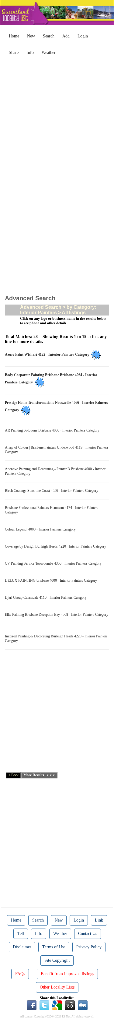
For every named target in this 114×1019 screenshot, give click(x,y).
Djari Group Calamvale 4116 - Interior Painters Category (46, 597)
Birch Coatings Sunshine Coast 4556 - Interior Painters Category (52, 490)
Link (99, 920)
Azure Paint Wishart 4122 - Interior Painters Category (48, 354)
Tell (20, 933)
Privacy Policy (89, 947)
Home (14, 36)
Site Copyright (57, 960)
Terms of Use (53, 947)
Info (30, 52)
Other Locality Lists (57, 987)
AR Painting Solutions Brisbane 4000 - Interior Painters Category (53, 430)
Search (48, 36)
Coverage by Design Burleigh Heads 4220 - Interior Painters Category (56, 546)
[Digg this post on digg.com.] (82, 1005)
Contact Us (87, 933)
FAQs (20, 973)
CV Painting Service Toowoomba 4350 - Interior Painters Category (54, 563)
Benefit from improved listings (67, 973)
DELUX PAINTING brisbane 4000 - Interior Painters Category (52, 580)
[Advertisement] (57, 115)
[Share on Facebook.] (31, 1005)
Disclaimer (22, 947)
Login (83, 36)
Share (14, 52)
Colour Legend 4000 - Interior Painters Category (41, 529)
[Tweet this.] (44, 1005)
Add (66, 36)
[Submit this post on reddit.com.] (70, 1005)
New (31, 36)
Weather (49, 52)
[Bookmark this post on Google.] (57, 1005)
